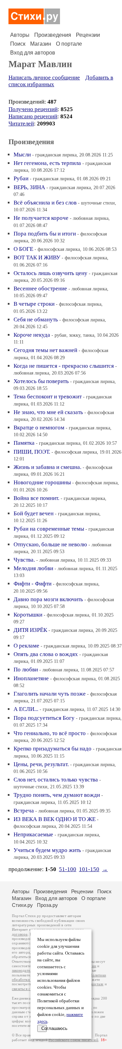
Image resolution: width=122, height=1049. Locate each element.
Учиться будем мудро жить (47, 850)
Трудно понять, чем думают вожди (57, 795)
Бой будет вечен (34, 513)
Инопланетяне (31, 678)
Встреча (24, 810)
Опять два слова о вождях (46, 654)
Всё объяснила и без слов (45, 202)
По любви (26, 669)
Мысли (22, 154)
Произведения (52, 35)
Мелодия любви (33, 568)
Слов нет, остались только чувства (56, 779)
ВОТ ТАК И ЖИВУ (37, 257)
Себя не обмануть (36, 319)
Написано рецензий (32, 116)
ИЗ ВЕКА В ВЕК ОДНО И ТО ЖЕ (55, 819)
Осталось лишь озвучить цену (50, 273)
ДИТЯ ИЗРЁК (30, 630)
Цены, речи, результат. (41, 764)
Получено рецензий (33, 109)
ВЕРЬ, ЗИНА (29, 187)
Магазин (40, 44)
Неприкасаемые (33, 834)
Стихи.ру (22, 905)
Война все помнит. (36, 498)
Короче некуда (32, 335)
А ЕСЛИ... (26, 709)
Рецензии (88, 35)
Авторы (19, 35)
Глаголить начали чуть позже (50, 693)
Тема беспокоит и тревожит (48, 396)
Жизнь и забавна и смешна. (47, 467)
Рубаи (21, 178)
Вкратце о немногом (39, 427)
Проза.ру (47, 905)
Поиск (17, 44)
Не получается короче (41, 218)
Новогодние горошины (42, 482)
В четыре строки (34, 304)
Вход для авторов (32, 53)
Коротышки (28, 614)
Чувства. (24, 560)
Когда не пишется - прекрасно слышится (64, 366)
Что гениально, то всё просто (50, 733)
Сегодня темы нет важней (45, 350)
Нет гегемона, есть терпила (47, 163)
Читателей (21, 123)
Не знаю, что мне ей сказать (48, 412)
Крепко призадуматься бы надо (53, 748)
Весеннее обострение (40, 288)
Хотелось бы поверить (41, 381)
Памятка (24, 443)
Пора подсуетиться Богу (44, 718)
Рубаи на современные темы (49, 529)
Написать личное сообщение (44, 77)
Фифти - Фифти (33, 583)
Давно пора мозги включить (48, 599)
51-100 (67, 869)
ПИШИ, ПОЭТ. (32, 452)
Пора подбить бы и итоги (45, 233)
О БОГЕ (23, 249)
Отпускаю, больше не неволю (50, 544)
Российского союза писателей (73, 1040)
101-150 (89, 869)
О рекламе (26, 645)
